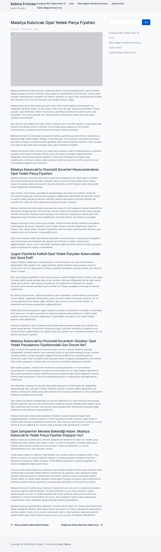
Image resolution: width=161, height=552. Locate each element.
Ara (146, 22)
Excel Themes (64, 544)
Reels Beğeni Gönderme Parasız (93, 3)
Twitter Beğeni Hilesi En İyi (49, 8)
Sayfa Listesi (118, 3)
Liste (71, 3)
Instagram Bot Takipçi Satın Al (51, 3)
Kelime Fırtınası (23, 4)
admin (16, 29)
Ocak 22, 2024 (31, 29)
